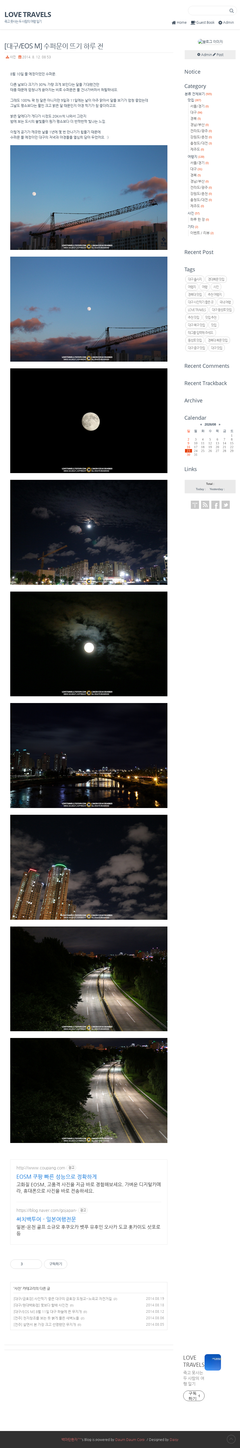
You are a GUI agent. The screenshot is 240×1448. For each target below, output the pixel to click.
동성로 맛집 (195, 340)
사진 (13, 57)
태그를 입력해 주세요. (200, 333)
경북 (195, 118)
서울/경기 (199, 106)
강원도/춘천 (201, 137)
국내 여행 (225, 302)
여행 (204, 287)
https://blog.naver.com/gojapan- (46, 1210)
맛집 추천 (210, 317)
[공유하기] (28, 1264)
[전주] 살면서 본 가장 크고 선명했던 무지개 (44, 1324)
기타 (193, 227)
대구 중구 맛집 (196, 348)
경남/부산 (199, 125)
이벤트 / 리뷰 (202, 233)
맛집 (194, 100)
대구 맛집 (216, 348)
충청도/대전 (201, 143)
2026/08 (210, 424)
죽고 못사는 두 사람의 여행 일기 (193, 1378)
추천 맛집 (193, 317)
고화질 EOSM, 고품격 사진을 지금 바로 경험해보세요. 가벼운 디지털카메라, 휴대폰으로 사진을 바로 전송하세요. (88, 1188)
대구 (196, 112)
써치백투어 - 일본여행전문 (46, 1219)
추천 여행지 (215, 295)
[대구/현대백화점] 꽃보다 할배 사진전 (40, 1305)
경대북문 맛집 (216, 279)
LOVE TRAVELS (27, 14)
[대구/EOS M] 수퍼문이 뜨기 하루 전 (53, 45)
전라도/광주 (201, 131)
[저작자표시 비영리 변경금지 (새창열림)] (75, 1264)
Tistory (195, 505)
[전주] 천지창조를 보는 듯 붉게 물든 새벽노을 (46, 1318)
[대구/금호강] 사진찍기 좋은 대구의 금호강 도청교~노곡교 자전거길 (62, 1299)
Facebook (215, 505)
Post (219, 54)
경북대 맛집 (195, 295)
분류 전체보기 (198, 94)
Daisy (174, 1439)
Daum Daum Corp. (130, 1439)
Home (182, 22)
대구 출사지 (195, 279)
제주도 (197, 149)
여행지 (196, 157)
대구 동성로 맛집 (222, 310)
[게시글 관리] (35, 1264)
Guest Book (205, 22)
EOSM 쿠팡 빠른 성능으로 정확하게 (56, 1176)
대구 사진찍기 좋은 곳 (200, 302)
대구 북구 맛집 (196, 325)
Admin (228, 22)
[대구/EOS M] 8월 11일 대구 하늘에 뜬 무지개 (47, 1312)
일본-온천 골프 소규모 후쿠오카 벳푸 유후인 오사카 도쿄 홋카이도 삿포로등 (88, 1230)
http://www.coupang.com (40, 1167)
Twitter (226, 505)
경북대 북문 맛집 (217, 340)
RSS (205, 505)
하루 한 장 (199, 219)
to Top (231, 1439)
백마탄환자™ (71, 1439)
